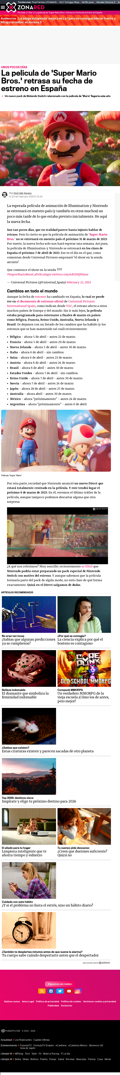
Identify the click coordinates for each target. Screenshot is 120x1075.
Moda (26, 1059)
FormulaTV (26, 1045)
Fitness (92, 1059)
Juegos (106, 7)
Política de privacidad (47, 1001)
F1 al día (65, 1053)
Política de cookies (71, 1001)
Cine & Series (93, 9)
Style (34, 1053)
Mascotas (81, 1059)
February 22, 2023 (79, 282)
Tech (27, 1053)
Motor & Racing (51, 1053)
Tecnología (78, 7)
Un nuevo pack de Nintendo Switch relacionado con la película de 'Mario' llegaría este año (57, 96)
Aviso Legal (28, 1001)
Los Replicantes (23, 1040)
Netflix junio (88, 2)
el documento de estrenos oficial (40, 301)
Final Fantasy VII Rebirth (44, 2)
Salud (61, 1059)
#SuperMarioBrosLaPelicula (27, 274)
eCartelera (61, 1045)
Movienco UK (96, 1045)
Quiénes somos (12, 1001)
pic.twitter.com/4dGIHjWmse (67, 274)
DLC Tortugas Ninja (69, 2)
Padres (44, 1059)
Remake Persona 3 (105, 2)
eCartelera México (77, 1045)
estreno (40, 296)
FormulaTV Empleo (44, 1045)
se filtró (87, 566)
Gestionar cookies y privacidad (99, 1001)
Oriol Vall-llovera (22, 193)
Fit (40, 1053)
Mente (108, 1059)
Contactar (66, 1005)
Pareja (52, 1059)
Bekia (18, 1059)
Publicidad (53, 1005)
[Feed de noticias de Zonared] (42, 991)
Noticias (62, 7)
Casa (100, 1059)
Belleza (34, 1059)
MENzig (19, 1053)
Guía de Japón (27, 1048)
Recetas (70, 1059)
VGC (69, 306)
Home (49, 7)
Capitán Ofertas (41, 1040)
